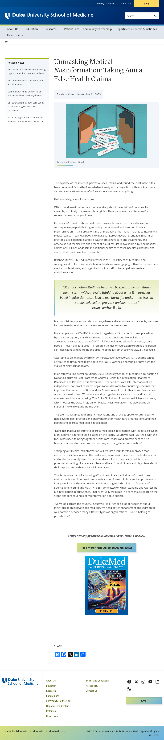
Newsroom (13, 35)
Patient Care (71, 29)
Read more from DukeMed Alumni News (106, 547)
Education (32, 29)
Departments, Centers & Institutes (136, 29)
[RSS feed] (129, 688)
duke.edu (38, 731)
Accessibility (92, 685)
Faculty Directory (105, 3)
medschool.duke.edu (16, 731)
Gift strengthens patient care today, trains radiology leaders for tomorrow (26, 106)
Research (51, 29)
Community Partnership (97, 29)
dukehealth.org (57, 731)
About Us (12, 29)
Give (146, 3)
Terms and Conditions (97, 680)
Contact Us (125, 3)
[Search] (155, 15)
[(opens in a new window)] (129, 681)
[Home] (49, 16)
